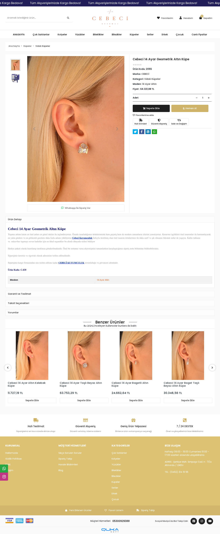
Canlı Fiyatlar (199, 34)
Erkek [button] (165, 34)
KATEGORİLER (121, 445)
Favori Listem (116, 510)
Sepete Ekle (153, 108)
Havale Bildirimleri (68, 464)
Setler (115, 487)
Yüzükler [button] (80, 34)
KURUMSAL (12, 445)
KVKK (8, 464)
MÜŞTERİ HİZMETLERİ (72, 445)
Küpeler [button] (134, 34)
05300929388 (121, 521)
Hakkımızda (11, 453)
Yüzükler (116, 464)
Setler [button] (150, 34)
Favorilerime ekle (144, 115)
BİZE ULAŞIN (172, 445)
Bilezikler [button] (117, 34)
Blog (60, 470)
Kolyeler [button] (62, 34)
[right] (212, 367)
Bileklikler (116, 470)
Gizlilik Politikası (13, 458)
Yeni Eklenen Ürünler (80, 510)
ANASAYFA (19, 34)
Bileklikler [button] (98, 34)
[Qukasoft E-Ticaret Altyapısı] (110, 530)
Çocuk (115, 499)
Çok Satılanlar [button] (41, 34)
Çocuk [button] (180, 34)
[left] (8, 367)
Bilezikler (116, 476)
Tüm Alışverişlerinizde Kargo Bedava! (55, 3)
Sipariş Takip (65, 458)
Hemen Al (191, 108)
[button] (185, 18)
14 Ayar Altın (103, 279)
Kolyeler (116, 458)
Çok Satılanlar (119, 453)
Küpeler (116, 482)
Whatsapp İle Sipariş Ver (78, 208)
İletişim (9, 470)
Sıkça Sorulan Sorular (70, 453)
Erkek (114, 493)
